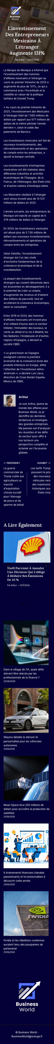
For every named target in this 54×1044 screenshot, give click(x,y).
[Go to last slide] (8, 566)
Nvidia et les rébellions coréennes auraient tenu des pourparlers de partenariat (24, 944)
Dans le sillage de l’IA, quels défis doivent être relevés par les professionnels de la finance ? (24, 673)
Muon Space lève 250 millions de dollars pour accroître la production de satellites (27, 809)
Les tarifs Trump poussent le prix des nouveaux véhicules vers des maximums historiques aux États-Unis (40, 478)
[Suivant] (46, 566)
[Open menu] (49, 13)
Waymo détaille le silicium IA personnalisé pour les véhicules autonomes (23, 741)
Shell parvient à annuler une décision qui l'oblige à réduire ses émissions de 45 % (26, 574)
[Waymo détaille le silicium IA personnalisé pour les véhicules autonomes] (27, 710)
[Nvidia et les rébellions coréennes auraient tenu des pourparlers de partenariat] (27, 913)
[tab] (21, 603)
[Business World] (15, 13)
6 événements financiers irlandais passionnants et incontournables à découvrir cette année (24, 876)
